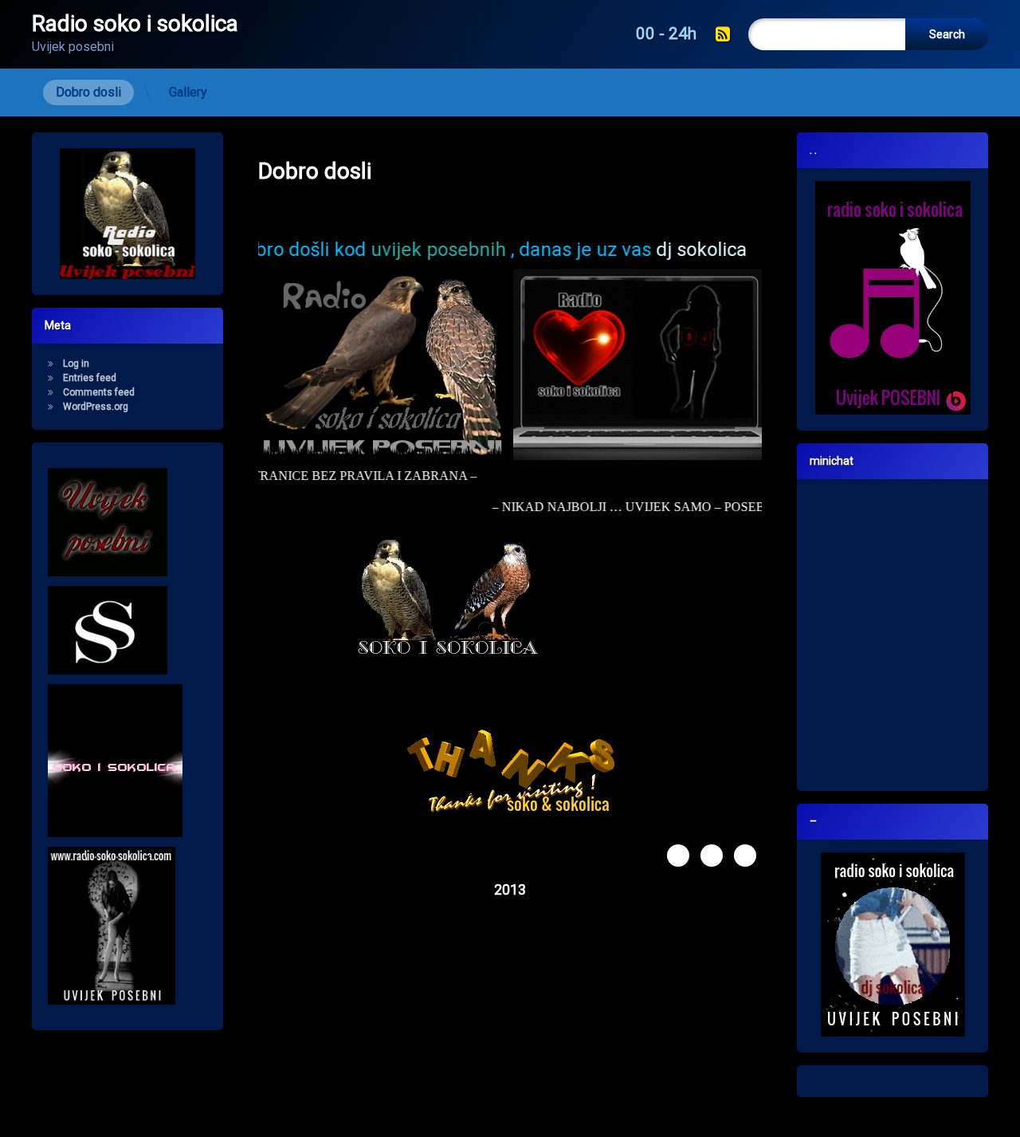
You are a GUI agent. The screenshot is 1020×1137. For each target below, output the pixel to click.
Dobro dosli (88, 92)
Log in (76, 363)
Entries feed (89, 378)
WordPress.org (95, 406)
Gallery (188, 92)
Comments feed (99, 392)
